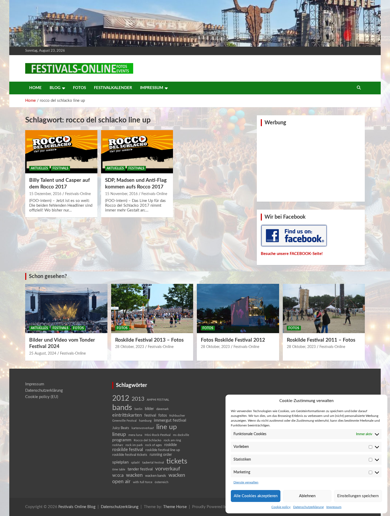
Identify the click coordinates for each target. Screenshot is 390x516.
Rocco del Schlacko (147, 440)
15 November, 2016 (121, 194)
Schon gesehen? (48, 276)
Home (35, 88)
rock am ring (172, 440)
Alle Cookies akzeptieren (256, 496)
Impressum (333, 507)
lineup (119, 434)
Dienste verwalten (245, 482)
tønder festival (140, 469)
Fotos (79, 88)
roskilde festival (127, 450)
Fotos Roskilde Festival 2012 (233, 340)
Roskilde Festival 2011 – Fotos (321, 340)
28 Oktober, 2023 (129, 347)
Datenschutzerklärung (308, 507)
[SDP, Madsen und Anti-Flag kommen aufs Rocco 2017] (137, 152)
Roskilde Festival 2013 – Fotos (149, 340)
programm (121, 440)
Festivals (60, 168)
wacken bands (155, 476)
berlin (138, 409)
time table (118, 469)
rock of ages (153, 445)
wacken (134, 475)
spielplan (120, 462)
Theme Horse (175, 507)
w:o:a (118, 475)
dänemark (162, 409)
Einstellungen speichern (358, 496)
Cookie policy (281, 507)
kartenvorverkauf (143, 428)
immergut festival (170, 420)
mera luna (135, 434)
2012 (120, 398)
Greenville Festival (124, 420)
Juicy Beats (120, 428)
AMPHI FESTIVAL (158, 399)
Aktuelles (39, 168)
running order (161, 455)
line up (166, 427)
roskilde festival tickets (129, 455)
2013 (138, 399)
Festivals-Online (78, 194)
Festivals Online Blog (77, 507)
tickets (176, 461)
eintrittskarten (127, 415)
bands (122, 408)
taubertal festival (153, 462)
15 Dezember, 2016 (45, 194)
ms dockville (181, 435)
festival (150, 415)
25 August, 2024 (42, 353)
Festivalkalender (113, 88)
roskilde (170, 445)
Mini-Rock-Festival (158, 434)
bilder (149, 409)
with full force (142, 482)
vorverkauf (167, 468)
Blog (55, 88)
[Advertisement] (311, 163)
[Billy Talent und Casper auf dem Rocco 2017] (61, 152)
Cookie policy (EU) (41, 397)
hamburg (145, 420)
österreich (161, 482)
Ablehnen (307, 496)
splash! (135, 462)
